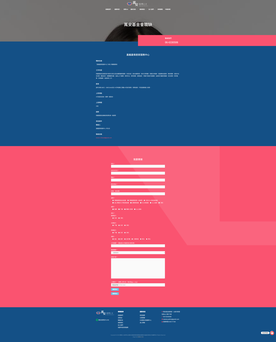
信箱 (115, 191)
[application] (111, 9)
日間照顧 (142, 318)
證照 (113, 198)
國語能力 (113, 215)
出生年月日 (115, 170)
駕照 (113, 207)
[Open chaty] (272, 333)
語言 (113, 213)
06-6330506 (171, 42)
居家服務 (142, 315)
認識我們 (120, 315)
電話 (113, 177)
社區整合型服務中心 (145, 320)
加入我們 (120, 325)
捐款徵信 (120, 322)
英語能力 (113, 230)
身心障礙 (142, 322)
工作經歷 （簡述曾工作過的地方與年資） (123, 243)
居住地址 (114, 184)
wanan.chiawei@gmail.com (104, 137)
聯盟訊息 (120, 320)
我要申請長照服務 (123, 327)
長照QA (120, 318)
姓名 (113, 163)
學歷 (113, 236)
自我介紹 (114, 257)
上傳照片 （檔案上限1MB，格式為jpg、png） (124, 282)
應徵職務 (114, 250)
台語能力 (113, 223)
